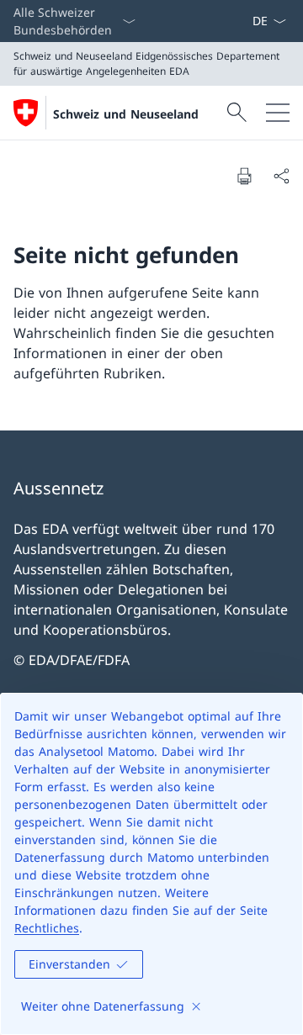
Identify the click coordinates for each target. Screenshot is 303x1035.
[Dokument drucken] (244, 175)
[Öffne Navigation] (277, 112)
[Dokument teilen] (281, 175)
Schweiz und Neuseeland (126, 114)
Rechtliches (46, 928)
